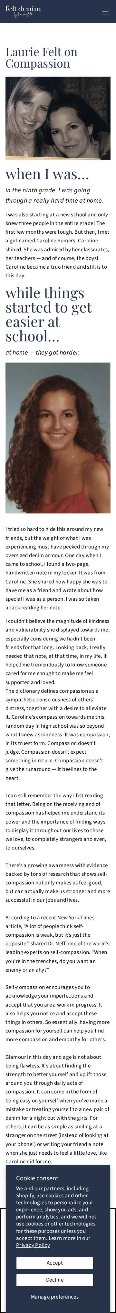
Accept (55, 1263)
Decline (54, 1280)
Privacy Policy (33, 1245)
